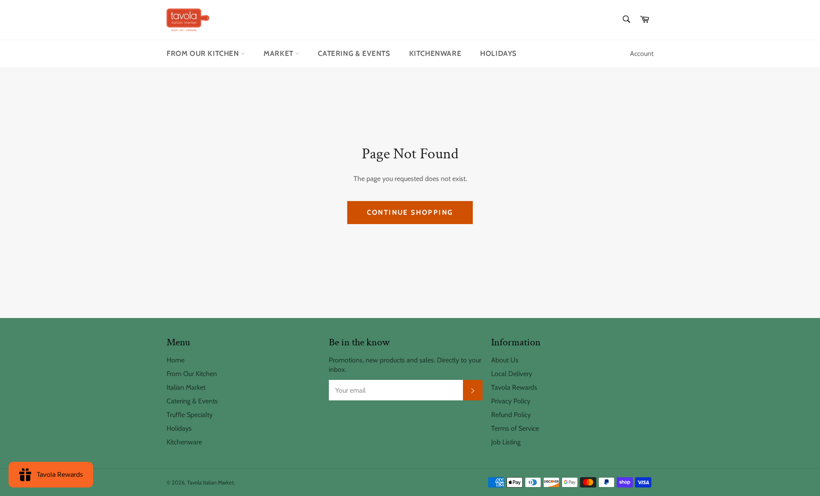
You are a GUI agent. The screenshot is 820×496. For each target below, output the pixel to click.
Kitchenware (435, 53)
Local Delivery (511, 374)
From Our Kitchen (204, 53)
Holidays (498, 53)
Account (641, 54)
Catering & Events (354, 53)
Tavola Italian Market (210, 482)
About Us (504, 360)
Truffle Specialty (190, 415)
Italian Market (186, 387)
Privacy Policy (510, 401)
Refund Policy (511, 415)
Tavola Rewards (514, 387)
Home (175, 360)
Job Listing (506, 442)
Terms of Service (515, 428)
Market (279, 53)
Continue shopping (410, 212)
